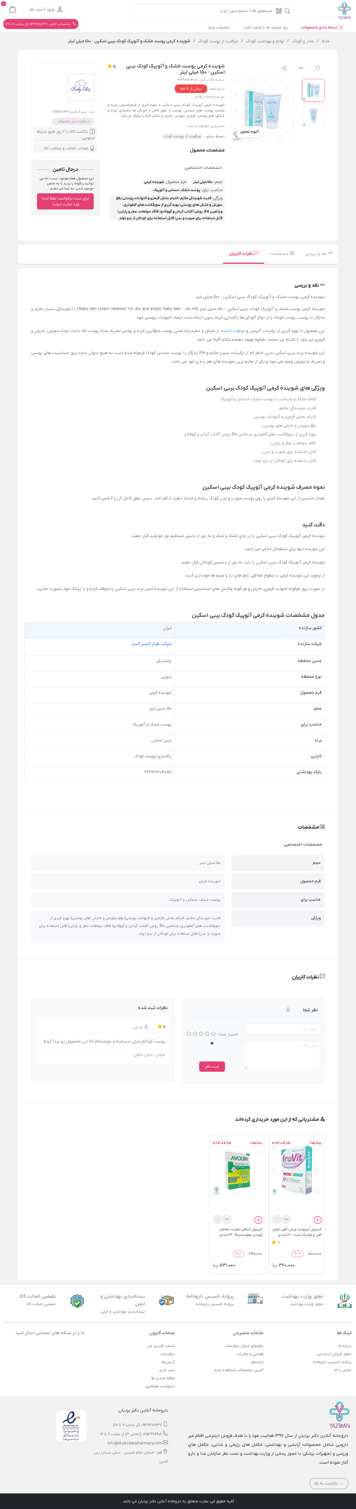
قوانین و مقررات (250, 1354)
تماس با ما (343, 1370)
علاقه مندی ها (163, 1378)
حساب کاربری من (161, 1346)
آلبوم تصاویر (249, 131)
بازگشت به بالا (327, 1483)
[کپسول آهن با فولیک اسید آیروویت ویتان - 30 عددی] (297, 1170)
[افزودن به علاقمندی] (276, 1219)
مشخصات (280, 254)
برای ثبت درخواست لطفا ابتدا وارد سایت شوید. (65, 201)
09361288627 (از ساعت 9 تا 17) (137, 1425)
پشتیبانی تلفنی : (38, 23)
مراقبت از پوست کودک (182, 136)
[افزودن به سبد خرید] (318, 1221)
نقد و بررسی (316, 254)
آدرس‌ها (168, 1362)
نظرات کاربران (241, 254)
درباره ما (345, 1346)
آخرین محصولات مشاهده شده (238, 1370)
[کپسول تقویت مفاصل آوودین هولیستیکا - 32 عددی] (237, 1170)
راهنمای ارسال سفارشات (244, 1346)
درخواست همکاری (160, 1386)
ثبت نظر (212, 1066)
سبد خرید (167, 1370)
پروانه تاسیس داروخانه (332, 1362)
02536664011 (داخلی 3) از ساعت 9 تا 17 (131, 1434)
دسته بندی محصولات (319, 27)
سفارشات (167, 1354)
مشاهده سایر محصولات (73, 121)
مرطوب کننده (233, 331)
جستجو (257, 1362)
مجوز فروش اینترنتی (334, 1354)
